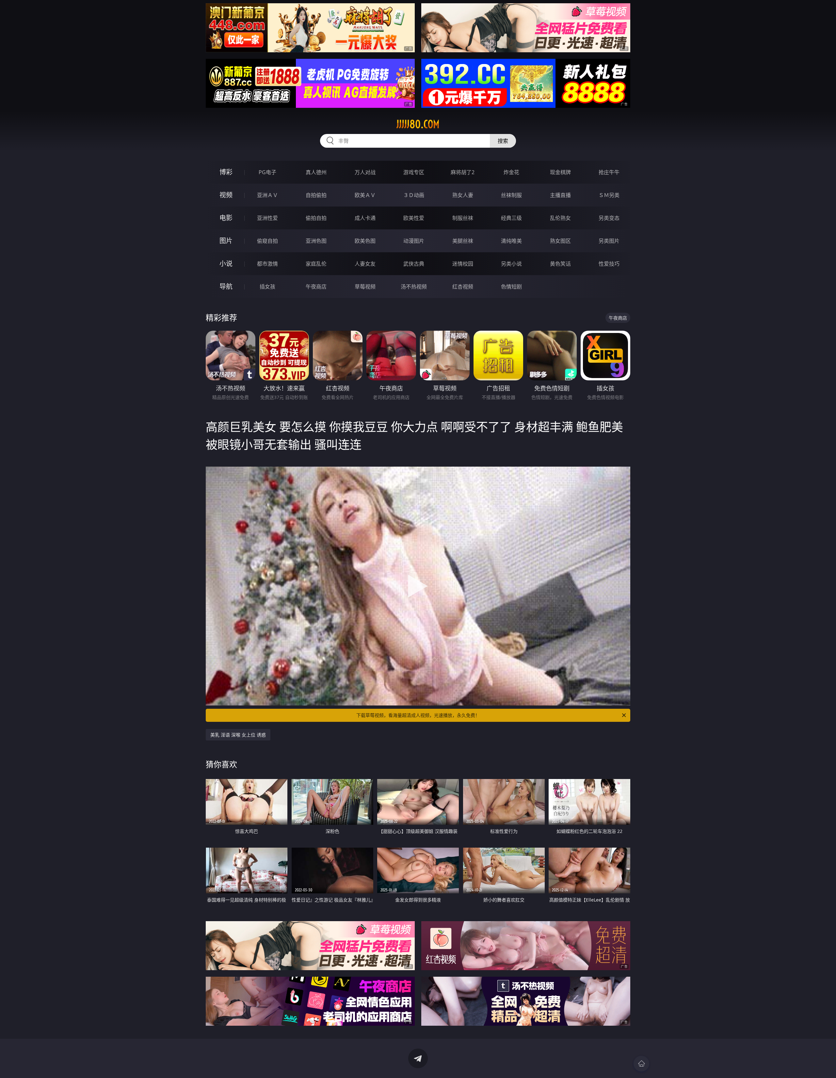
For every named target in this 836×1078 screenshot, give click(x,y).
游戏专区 (413, 172)
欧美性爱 (413, 218)
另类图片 (609, 240)
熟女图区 (560, 240)
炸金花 (511, 172)
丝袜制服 (511, 195)
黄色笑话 (560, 263)
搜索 (503, 140)
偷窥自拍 (267, 240)
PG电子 (267, 172)
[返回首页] (641, 1063)
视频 (226, 195)
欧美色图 (365, 240)
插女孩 (267, 286)
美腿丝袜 (462, 240)
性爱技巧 (609, 263)
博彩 (226, 172)
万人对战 (365, 172)
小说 (226, 263)
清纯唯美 (511, 240)
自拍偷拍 (316, 195)
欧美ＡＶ (365, 195)
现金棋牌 (560, 172)
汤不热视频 (414, 286)
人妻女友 (365, 263)
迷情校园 (462, 263)
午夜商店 (316, 286)
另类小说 (511, 263)
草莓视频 (365, 286)
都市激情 (267, 263)
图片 (226, 240)
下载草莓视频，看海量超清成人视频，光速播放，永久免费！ (418, 715)
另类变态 (609, 218)
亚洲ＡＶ (267, 195)
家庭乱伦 (316, 263)
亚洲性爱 (267, 218)
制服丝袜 (462, 218)
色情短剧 (511, 286)
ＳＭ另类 (609, 195)
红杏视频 (462, 286)
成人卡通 (365, 218)
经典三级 (511, 218)
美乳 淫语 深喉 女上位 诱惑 (238, 735)
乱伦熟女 (560, 218)
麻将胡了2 (462, 172)
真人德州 (316, 172)
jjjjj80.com (418, 124)
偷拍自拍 (316, 218)
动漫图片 (413, 240)
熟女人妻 (462, 195)
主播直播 (560, 195)
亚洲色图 (316, 240)
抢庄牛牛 (609, 172)
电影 (226, 217)
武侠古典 (413, 263)
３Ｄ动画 (413, 195)
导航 (226, 286)
